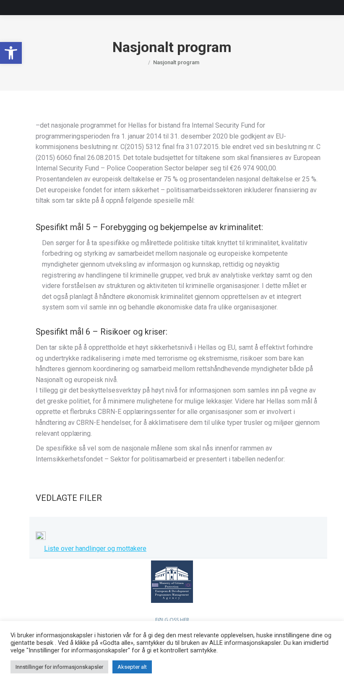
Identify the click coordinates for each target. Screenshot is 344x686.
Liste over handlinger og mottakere (95, 548)
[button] (11, 53)
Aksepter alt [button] (132, 667)
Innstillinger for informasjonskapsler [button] (59, 667)
